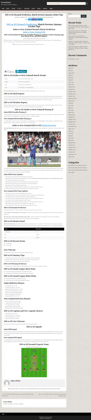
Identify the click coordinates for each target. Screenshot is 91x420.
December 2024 (72, 91)
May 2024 (70, 108)
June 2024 (70, 105)
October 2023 (71, 124)
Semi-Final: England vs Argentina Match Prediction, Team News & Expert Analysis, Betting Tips (78, 48)
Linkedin (40, 19)
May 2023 (70, 136)
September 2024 (72, 98)
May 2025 (70, 80)
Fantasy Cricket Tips (16, 388)
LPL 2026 (19, 8)
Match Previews (49, 125)
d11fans (17, 17)
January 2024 (71, 117)
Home (3, 8)
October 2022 (71, 152)
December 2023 (72, 119)
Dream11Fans (6, 2)
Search (70, 14)
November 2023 (72, 122)
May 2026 (70, 70)
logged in (11, 404)
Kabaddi (51, 8)
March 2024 (71, 112)
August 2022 (71, 156)
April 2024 (71, 110)
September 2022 (72, 154)
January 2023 (71, 145)
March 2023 (71, 140)
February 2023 (71, 142)
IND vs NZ (22, 388)
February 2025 (71, 87)
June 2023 (70, 133)
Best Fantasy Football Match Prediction (77, 170)
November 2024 (72, 94)
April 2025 (71, 82)
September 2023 (72, 126)
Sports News (26, 8)
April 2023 (71, 138)
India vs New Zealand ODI (34, 32)
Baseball (39, 8)
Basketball (45, 8)
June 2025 (70, 77)
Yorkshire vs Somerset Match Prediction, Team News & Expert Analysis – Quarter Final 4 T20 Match (79, 43)
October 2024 (71, 96)
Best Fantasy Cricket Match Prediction (45, 17)
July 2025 (70, 75)
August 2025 (71, 73)
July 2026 (70, 68)
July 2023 (70, 131)
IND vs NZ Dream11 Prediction (22, 24)
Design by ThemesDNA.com (45, 418)
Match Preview (57, 388)
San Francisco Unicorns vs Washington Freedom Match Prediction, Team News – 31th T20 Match (78, 32)
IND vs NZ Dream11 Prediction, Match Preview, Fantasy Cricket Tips (34, 15)
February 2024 (71, 115)
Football (13, 8)
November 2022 (72, 149)
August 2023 (71, 129)
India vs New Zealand (40, 388)
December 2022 (72, 147)
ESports (33, 8)
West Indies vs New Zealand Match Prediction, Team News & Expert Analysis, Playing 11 (78, 37)
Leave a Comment (32, 17)
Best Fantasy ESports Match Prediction (77, 167)
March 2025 (71, 84)
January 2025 (71, 89)
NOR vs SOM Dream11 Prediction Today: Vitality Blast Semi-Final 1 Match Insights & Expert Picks (78, 27)
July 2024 (70, 103)
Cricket (7, 8)
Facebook (34, 19)
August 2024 (71, 101)
